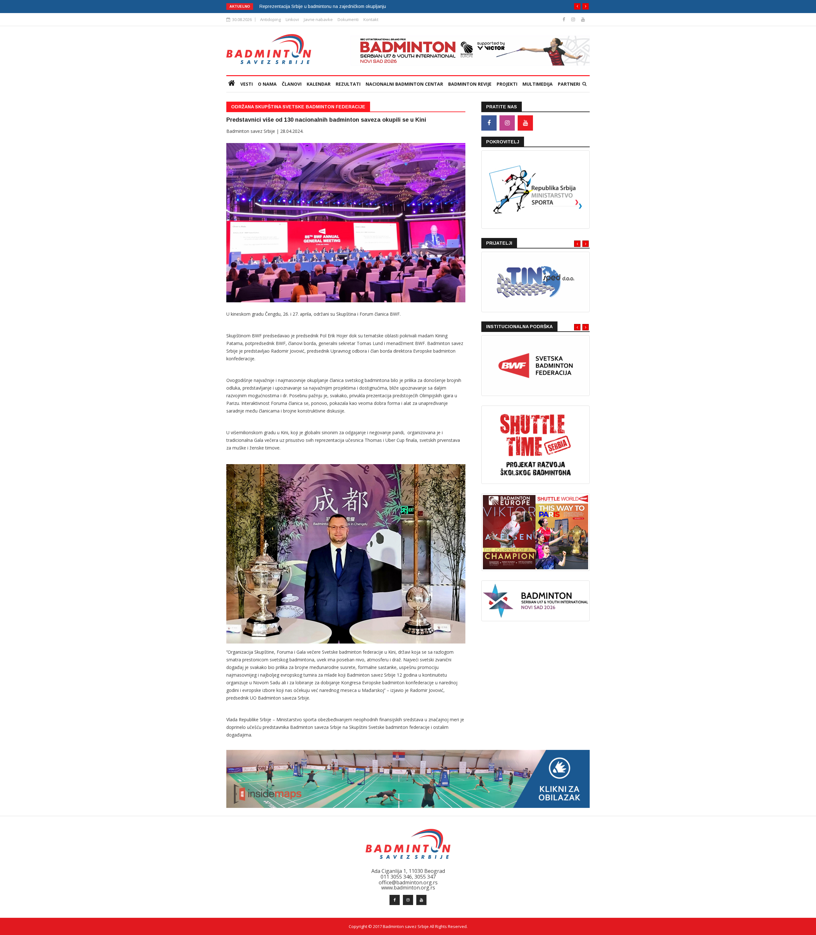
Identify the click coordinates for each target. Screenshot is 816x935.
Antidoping (270, 19)
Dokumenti (348, 19)
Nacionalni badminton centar (404, 84)
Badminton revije (470, 84)
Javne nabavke (318, 19)
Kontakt (370, 19)
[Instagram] (573, 19)
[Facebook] (564, 19)
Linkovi (292, 19)
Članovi (292, 84)
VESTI (246, 84)
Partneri (569, 84)
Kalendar (319, 84)
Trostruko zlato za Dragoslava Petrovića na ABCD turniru (317, 6)
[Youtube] (583, 19)
